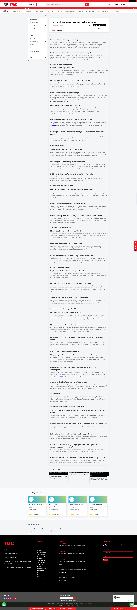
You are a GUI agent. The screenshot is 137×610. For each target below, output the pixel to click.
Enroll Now (39, 558)
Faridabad (18, 567)
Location (39, 585)
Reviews (39, 550)
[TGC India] (5, 598)
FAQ (38, 572)
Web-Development (27, 11)
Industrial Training (41, 556)
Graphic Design (16, 11)
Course (121, 8)
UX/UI (61, 376)
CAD (112, 11)
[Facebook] (133, 8)
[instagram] (135, 8)
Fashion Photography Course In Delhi (79, 474)
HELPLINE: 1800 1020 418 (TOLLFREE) (115, 4)
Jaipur (23, 567)
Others (117, 11)
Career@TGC (40, 566)
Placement (39, 574)
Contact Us (126, 8)
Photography (80, 11)
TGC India (59, 30)
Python (73, 528)
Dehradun (28, 567)
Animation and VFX (39, 11)
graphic (53, 125)
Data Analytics (80, 528)
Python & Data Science (102, 11)
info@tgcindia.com (30, 8)
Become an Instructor (42, 552)
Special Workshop (41, 560)
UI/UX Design (50, 11)
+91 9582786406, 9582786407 (12, 557)
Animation (49, 528)
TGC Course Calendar (41, 562)
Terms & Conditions (50, 603)
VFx (50, 531)
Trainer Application (41, 554)
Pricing (70, 603)
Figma (60, 428)
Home (113, 8)
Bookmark (102, 29)
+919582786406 (18, 1)
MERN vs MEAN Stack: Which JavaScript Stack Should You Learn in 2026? (99, 479)
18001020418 (51, 608)
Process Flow (75, 603)
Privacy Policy (88, 603)
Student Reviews (40, 564)
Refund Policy (82, 603)
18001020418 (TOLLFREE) (11, 553)
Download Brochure (41, 568)
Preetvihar (12, 567)
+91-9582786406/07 (6, 8)
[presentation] (108, 478)
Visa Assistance (40, 570)
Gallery (38, 583)
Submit (105, 559)
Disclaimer (57, 603)
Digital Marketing (90, 11)
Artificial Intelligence (58, 528)
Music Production (69, 11)
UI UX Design (98, 528)
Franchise (39, 587)
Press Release (40, 548)
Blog (131, 8)
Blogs (32, 15)
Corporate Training (41, 578)
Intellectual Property (64, 603)
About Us (39, 546)
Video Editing (59, 11)
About (117, 8)
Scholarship (39, 576)
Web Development (41, 528)
